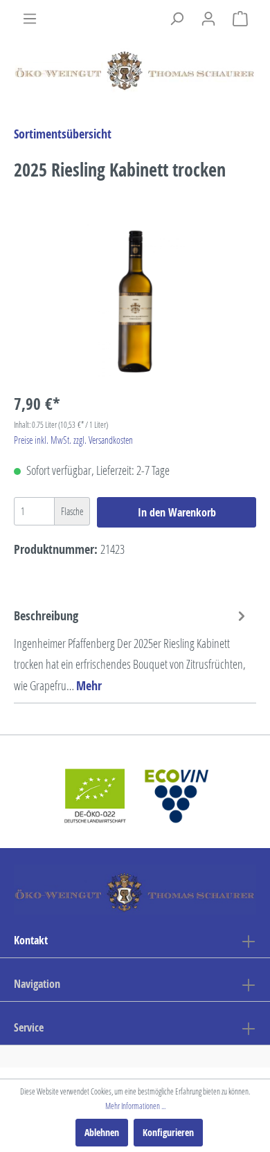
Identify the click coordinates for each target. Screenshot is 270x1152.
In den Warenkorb (177, 512)
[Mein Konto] (208, 19)
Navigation (37, 983)
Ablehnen (101, 1132)
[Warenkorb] (240, 19)
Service (29, 1027)
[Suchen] (176, 19)
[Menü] (30, 19)
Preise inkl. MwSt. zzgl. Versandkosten (73, 440)
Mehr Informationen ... (135, 1106)
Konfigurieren (168, 1132)
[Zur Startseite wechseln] (135, 68)
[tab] (131, 650)
